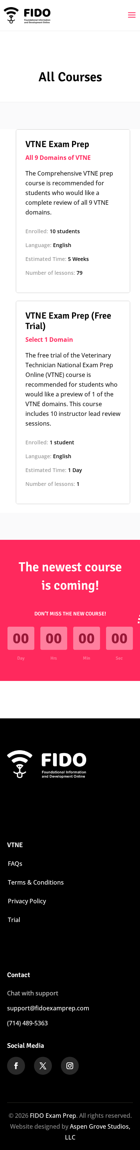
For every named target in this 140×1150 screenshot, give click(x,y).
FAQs (15, 864)
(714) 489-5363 (27, 1023)
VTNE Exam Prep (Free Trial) (68, 321)
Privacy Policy (27, 901)
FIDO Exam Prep (53, 1115)
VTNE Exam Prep (57, 144)
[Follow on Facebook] (16, 1066)
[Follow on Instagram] (70, 1066)
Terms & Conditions (36, 882)
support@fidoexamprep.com (48, 1008)
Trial (14, 920)
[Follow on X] (43, 1066)
